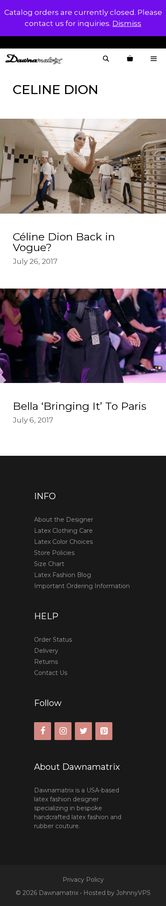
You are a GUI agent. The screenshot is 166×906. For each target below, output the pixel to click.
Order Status (53, 639)
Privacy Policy (83, 879)
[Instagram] (63, 731)
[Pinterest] (103, 731)
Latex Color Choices (63, 542)
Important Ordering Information (82, 586)
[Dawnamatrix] (36, 59)
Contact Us (50, 673)
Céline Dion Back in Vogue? (64, 242)
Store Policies (54, 553)
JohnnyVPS (133, 893)
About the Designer (63, 519)
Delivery (46, 650)
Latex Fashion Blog (62, 575)
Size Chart (49, 564)
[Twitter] (83, 731)
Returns (46, 662)
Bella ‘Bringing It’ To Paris (79, 406)
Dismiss (126, 23)
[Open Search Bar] (106, 59)
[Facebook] (42, 731)
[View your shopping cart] (129, 59)
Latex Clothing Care (63, 530)
